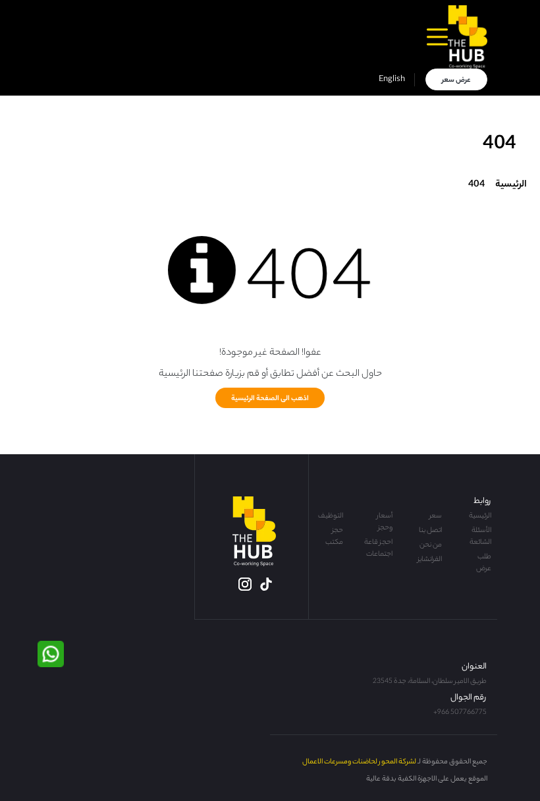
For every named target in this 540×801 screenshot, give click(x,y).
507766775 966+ (460, 713)
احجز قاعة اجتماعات (378, 548)
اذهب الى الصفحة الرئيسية (270, 399)
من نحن (430, 545)
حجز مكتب (334, 537)
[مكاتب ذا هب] (467, 37)
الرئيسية (510, 185)
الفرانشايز (430, 560)
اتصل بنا (430, 531)
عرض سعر (456, 80)
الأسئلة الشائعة (480, 537)
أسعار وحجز (384, 522)
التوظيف (330, 516)
